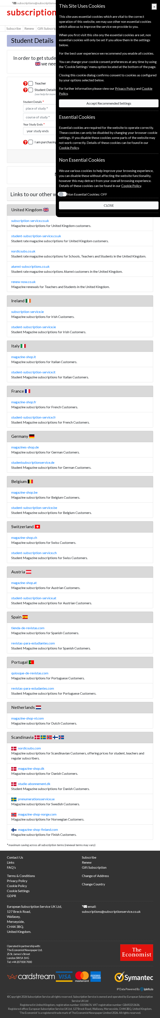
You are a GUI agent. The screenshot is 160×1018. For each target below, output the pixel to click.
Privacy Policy (17, 881)
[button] (25, 83)
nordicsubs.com (29, 748)
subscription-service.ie (27, 312)
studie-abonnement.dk (34, 784)
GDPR (11, 896)
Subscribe (13, 28)
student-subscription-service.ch (34, 553)
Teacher (40, 83)
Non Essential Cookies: (87, 194)
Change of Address (95, 876)
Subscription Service (47, 12)
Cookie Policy (17, 886)
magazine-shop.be (24, 492)
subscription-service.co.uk (30, 221)
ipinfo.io (148, 989)
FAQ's (11, 867)
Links (10, 862)
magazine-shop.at (24, 583)
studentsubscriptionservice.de (32, 462)
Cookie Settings (18, 891)
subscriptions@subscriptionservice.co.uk (43, 3)
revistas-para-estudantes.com (32, 688)
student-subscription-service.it (33, 372)
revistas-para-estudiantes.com (33, 643)
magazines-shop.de (25, 447)
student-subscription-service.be (34, 508)
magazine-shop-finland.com (38, 829)
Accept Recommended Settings (108, 103)
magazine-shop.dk (31, 768)
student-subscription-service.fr (33, 417)
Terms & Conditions (21, 876)
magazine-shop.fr (23, 402)
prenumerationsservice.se (36, 799)
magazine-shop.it (23, 357)
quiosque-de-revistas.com (29, 673)
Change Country (93, 884)
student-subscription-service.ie (33, 327)
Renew (29, 28)
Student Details (32, 102)
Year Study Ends (33, 124)
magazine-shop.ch (24, 537)
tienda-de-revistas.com (27, 628)
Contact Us (15, 857)
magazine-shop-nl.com (27, 718)
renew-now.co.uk (23, 282)
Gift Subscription (50, 28)
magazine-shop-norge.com (37, 814)
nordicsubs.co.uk (23, 251)
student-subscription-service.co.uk (36, 236)
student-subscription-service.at (33, 598)
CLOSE (109, 205)
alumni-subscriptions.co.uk (30, 266)
